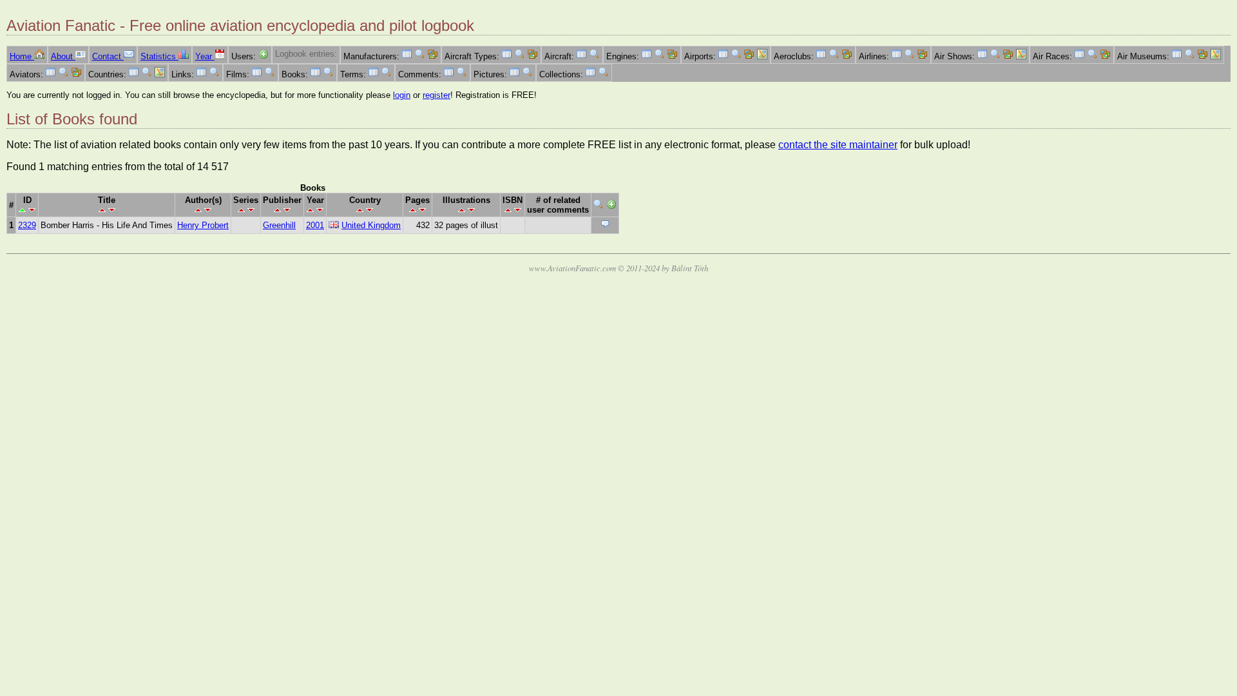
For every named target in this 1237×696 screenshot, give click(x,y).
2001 (315, 225)
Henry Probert (203, 225)
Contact (108, 56)
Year (205, 56)
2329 (27, 225)
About (63, 56)
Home (22, 56)
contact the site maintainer (837, 144)
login (401, 95)
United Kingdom (371, 225)
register (436, 95)
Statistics (159, 56)
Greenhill (279, 225)
